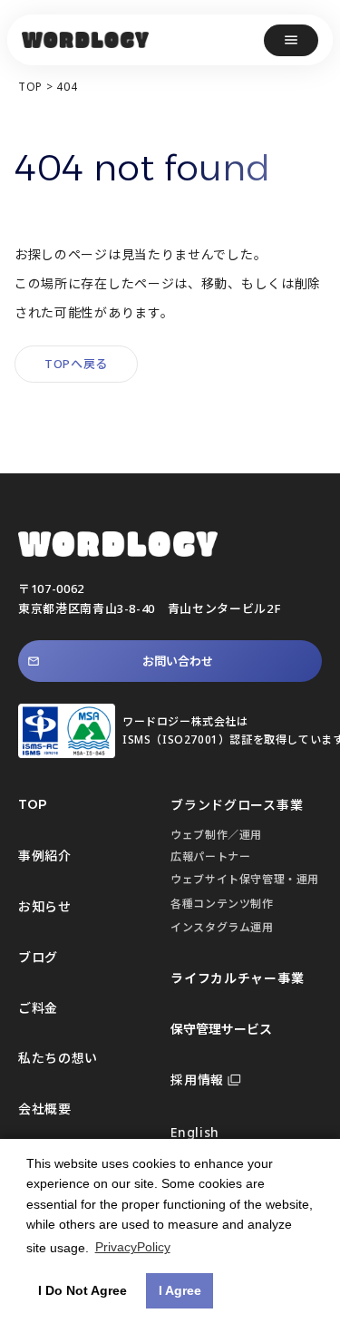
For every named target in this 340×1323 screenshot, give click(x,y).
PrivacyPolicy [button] (132, 1247)
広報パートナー (210, 856)
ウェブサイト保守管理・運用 (244, 879)
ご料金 (38, 1008)
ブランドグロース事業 (236, 804)
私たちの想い (58, 1057)
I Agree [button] (180, 1290)
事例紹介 (45, 855)
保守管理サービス (221, 1028)
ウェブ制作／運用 (216, 834)
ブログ (38, 957)
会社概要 (45, 1108)
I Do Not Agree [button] (82, 1290)
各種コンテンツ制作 (221, 903)
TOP (30, 87)
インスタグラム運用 (221, 927)
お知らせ (45, 906)
